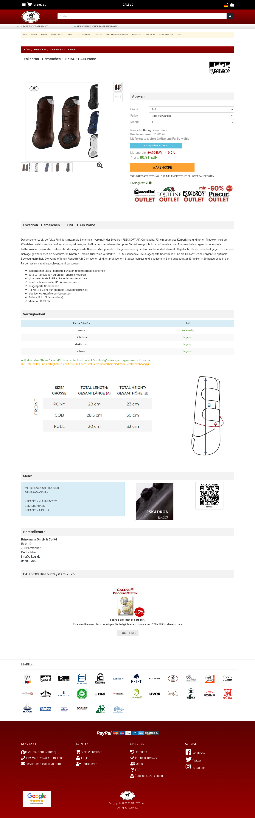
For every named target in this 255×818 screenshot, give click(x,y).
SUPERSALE (137, 35)
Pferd (27, 49)
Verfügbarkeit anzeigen (156, 145)
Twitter (196, 760)
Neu (25, 35)
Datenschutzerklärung (148, 776)
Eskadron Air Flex (37, 510)
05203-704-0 (29, 561)
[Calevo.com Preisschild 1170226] (209, 495)
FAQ (138, 770)
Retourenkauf (166, 35)
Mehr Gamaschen (36, 492)
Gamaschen (56, 49)
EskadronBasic (35, 505)
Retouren (140, 752)
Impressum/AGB (145, 758)
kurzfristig (188, 330)
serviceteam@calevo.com (43, 764)
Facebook (198, 753)
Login (84, 758)
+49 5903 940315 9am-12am (44, 758)
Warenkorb (162, 167)
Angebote (150, 35)
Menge (134, 122)
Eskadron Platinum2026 (41, 501)
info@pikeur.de (31, 556)
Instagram (198, 768)
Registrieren (127, 632)
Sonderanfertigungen (117, 35)
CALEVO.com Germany (41, 752)
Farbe (134, 115)
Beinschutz (40, 49)
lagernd (188, 337)
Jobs (179, 35)
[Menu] (24, 5)
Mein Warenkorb (91, 752)
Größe (134, 109)
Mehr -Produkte (42, 487)
